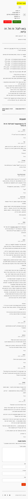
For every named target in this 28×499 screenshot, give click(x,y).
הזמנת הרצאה (7, 21)
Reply (24, 137)
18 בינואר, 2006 (22, 383)
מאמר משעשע (14, 227)
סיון (24, 400)
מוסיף (24, 222)
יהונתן (24, 129)
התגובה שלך (22, 446)
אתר (25, 477)
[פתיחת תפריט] (24, 15)
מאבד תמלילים (21, 3)
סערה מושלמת (17, 21)
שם (25, 464)
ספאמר (23, 382)
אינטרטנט (20, 39)
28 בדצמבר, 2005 (21, 368)
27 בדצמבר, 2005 (21, 131)
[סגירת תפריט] (19, 7)
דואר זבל (11, 48)
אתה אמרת (18, 108)
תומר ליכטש (22, 196)
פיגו (24, 321)
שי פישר (23, 335)
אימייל (24, 470)
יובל (24, 141)
